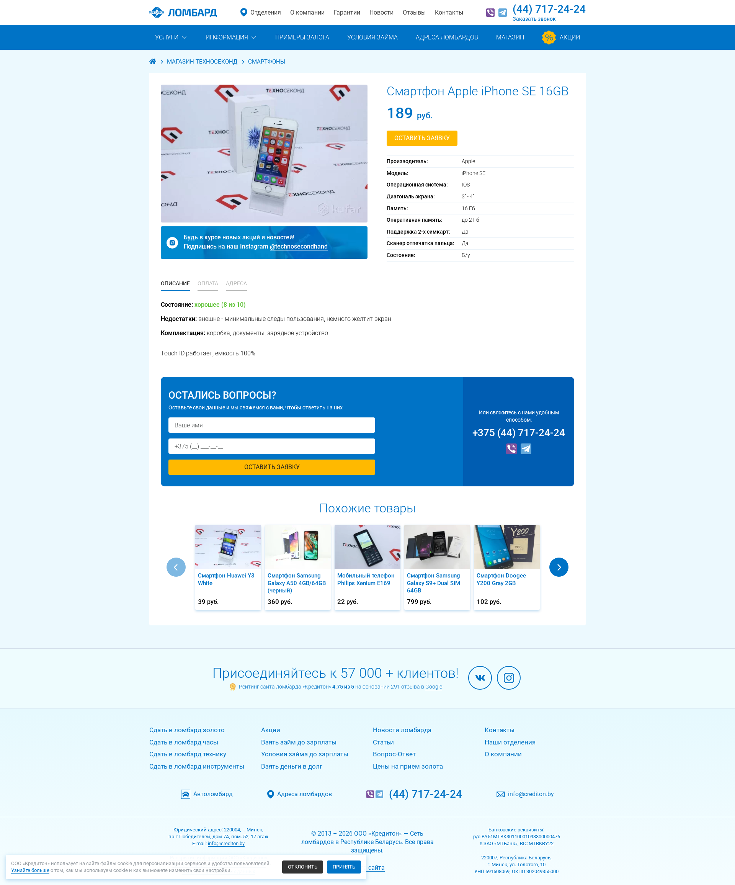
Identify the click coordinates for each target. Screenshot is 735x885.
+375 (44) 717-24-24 (518, 432)
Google (433, 687)
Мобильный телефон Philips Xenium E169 (366, 579)
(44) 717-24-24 (549, 9)
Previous (176, 567)
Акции (270, 730)
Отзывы (414, 12)
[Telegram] (502, 12)
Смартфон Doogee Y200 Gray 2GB (501, 579)
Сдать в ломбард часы (183, 742)
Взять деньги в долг (291, 766)
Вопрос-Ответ (394, 754)
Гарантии (347, 12)
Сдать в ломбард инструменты (196, 766)
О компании (307, 12)
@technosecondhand (299, 246)
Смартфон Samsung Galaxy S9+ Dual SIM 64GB (433, 583)
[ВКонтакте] (480, 678)
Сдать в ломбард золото (187, 730)
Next (558, 567)
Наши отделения (510, 742)
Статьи (383, 742)
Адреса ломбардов (304, 794)
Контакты (449, 12)
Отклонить (302, 867)
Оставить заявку (422, 138)
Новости (381, 12)
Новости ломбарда (402, 730)
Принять (344, 867)
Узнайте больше (30, 870)
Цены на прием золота (408, 766)
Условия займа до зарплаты (304, 754)
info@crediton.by (531, 794)
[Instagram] (509, 678)
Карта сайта (367, 867)
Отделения (265, 12)
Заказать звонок (534, 18)
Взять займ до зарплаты (298, 742)
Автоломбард (213, 794)
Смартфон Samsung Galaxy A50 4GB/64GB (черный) (297, 583)
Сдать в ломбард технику (187, 754)
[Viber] (490, 12)
